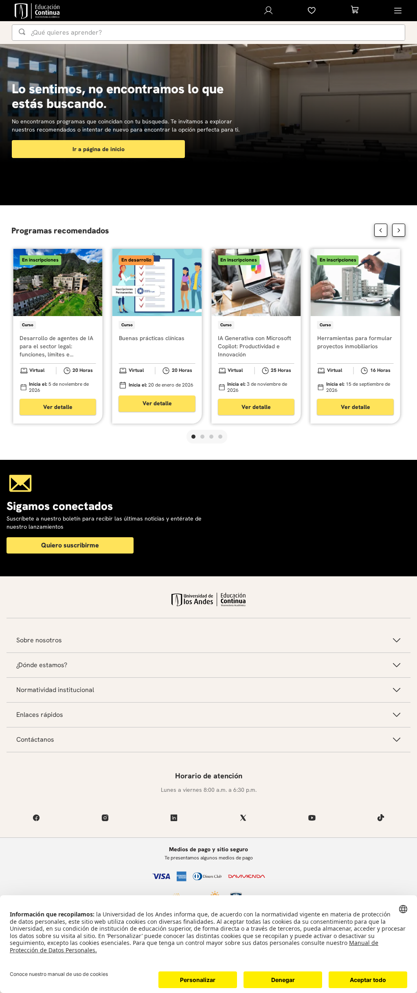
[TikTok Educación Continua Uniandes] (380, 817)
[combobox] (208, 32)
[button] (193, 437)
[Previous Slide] (380, 230)
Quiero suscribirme (70, 545)
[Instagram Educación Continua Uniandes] (104, 817)
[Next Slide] (398, 230)
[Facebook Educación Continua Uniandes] (36, 817)
